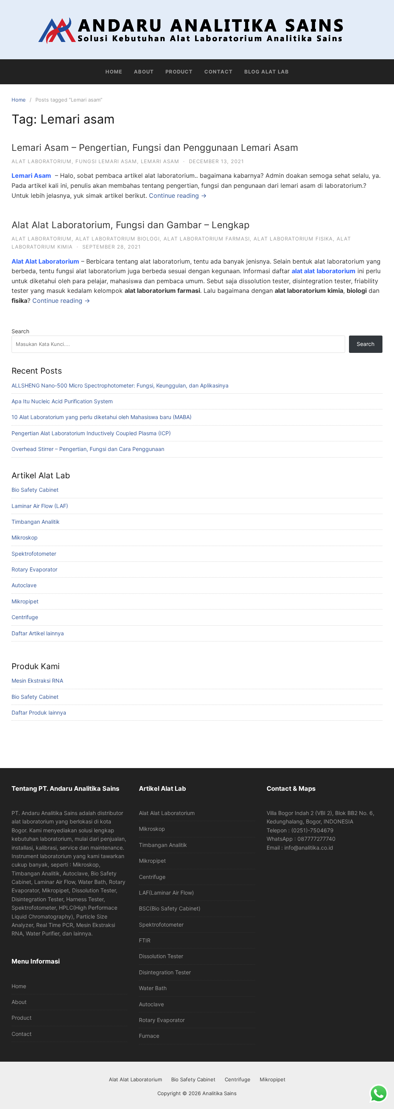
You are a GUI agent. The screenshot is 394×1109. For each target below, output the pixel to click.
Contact (218, 71)
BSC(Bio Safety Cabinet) (169, 908)
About (144, 71)
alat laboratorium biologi (117, 238)
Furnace (149, 1035)
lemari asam (160, 161)
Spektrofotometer (34, 553)
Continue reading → (178, 195)
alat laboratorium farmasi (207, 238)
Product (179, 71)
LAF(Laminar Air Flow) (166, 892)
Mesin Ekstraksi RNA (37, 680)
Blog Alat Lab (266, 71)
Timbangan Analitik (36, 521)
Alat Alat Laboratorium (167, 813)
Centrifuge (25, 617)
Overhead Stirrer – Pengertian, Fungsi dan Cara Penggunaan (88, 449)
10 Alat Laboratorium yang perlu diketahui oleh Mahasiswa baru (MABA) (102, 417)
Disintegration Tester (165, 972)
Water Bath (153, 988)
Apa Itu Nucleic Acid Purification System (62, 401)
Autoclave (24, 585)
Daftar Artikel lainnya (38, 633)
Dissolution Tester (161, 956)
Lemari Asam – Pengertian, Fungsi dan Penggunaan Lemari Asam (155, 147)
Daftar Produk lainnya (39, 712)
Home (113, 71)
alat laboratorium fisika (293, 238)
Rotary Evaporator (34, 569)
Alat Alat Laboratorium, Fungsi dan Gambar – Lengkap (131, 224)
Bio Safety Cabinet (35, 489)
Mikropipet (25, 601)
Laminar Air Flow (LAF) (40, 506)
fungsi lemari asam (106, 161)
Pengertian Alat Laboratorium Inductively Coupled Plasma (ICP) (91, 433)
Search (20, 331)
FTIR (144, 940)
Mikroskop (25, 537)
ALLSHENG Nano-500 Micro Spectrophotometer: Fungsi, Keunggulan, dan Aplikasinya (120, 385)
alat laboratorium (42, 161)
